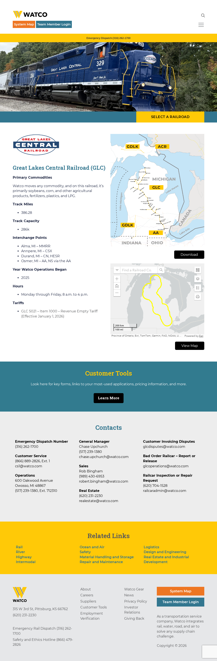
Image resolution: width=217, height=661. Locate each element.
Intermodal (26, 562)
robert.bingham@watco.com (103, 481)
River (20, 552)
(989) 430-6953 (91, 476)
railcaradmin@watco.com (164, 491)
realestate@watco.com (98, 501)
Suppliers (88, 601)
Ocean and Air (92, 547)
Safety (85, 552)
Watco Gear (134, 589)
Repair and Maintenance (101, 562)
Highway (24, 557)
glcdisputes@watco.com (164, 447)
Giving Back (134, 618)
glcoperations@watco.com (166, 466)
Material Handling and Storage (107, 557)
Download (189, 255)
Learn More (108, 397)
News (129, 595)
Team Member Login (54, 24)
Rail (19, 547)
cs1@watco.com (28, 466)
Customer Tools (93, 607)
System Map (24, 24)
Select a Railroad (170, 117)
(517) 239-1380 (90, 452)
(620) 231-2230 (91, 496)
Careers (86, 595)
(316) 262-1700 (26, 447)
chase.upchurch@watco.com (104, 457)
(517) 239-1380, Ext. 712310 (36, 491)
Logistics (151, 547)
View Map (189, 346)
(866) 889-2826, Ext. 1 (32, 461)
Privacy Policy (135, 601)
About (85, 589)
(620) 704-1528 (155, 486)
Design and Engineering (165, 552)
